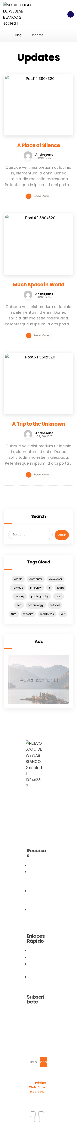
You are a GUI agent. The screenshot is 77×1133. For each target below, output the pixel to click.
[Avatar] (28, 155)
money (19, 596)
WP (63, 614)
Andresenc (44, 154)
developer (55, 579)
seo (19, 605)
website (28, 614)
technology (35, 605)
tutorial (55, 605)
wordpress (47, 614)
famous (18, 587)
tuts (13, 614)
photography (40, 596)
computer (35, 579)
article (18, 579)
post (58, 596)
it (49, 587)
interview (35, 587)
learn (60, 587)
